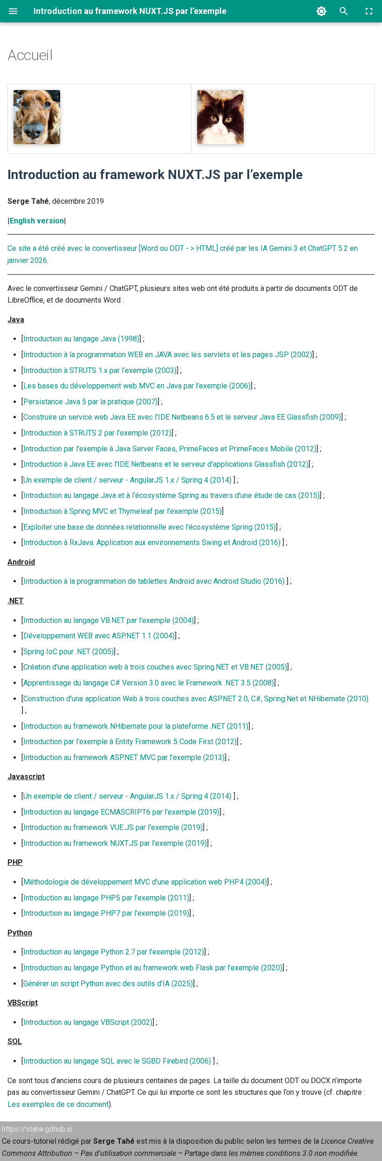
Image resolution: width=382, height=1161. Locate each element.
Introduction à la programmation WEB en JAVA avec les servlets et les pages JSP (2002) (167, 354)
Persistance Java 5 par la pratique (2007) (90, 401)
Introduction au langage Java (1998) (81, 338)
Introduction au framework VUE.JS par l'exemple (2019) (113, 827)
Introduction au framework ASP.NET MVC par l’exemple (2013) (124, 757)
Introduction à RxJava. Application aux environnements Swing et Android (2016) (151, 542)
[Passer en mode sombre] (321, 11)
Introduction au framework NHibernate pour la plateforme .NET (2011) (135, 726)
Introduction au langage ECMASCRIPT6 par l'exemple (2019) (121, 812)
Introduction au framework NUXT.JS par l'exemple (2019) (115, 843)
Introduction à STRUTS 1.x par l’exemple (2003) (100, 370)
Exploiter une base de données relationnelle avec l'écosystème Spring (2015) (149, 527)
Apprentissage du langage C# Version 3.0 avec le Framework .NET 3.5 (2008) (148, 682)
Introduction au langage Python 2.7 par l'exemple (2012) (113, 951)
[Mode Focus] (369, 11)
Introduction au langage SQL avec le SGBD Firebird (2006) (117, 1061)
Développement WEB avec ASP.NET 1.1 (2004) (99, 635)
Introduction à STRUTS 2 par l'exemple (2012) (97, 432)
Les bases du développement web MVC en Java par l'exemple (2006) (137, 385)
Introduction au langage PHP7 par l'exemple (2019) (106, 913)
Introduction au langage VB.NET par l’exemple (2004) (108, 620)
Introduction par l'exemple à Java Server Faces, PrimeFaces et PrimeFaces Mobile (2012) (169, 448)
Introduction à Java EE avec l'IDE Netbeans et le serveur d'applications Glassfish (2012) (165, 464)
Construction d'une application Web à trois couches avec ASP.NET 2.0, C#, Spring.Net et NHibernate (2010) (195, 698)
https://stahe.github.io (37, 1129)
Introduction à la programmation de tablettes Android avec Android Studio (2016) (154, 581)
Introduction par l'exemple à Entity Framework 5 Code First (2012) (130, 741)
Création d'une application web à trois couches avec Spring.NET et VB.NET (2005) (155, 667)
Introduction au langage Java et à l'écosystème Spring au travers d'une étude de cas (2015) (171, 495)
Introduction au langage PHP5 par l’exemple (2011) (106, 897)
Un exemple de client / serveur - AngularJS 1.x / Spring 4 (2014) (127, 480)
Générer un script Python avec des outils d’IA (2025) (108, 983)
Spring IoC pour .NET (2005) (68, 651)
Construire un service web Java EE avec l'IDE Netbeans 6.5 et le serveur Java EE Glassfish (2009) (182, 417)
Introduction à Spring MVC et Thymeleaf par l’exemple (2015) (122, 511)
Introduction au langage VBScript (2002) (87, 1022)
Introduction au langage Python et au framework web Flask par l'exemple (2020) (152, 967)
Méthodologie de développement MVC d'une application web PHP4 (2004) (145, 882)
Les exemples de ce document (58, 1104)
